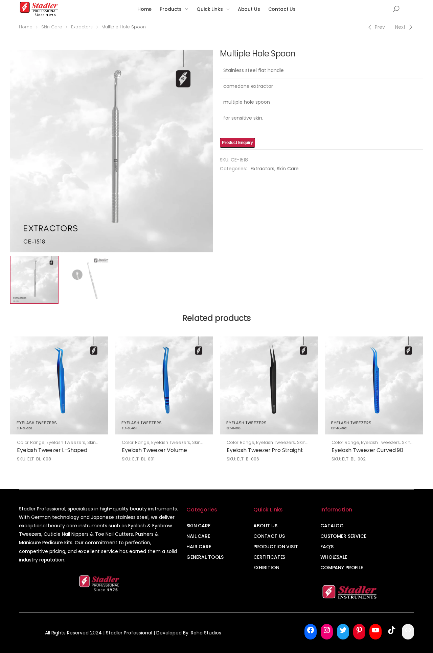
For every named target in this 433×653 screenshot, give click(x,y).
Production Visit (275, 546)
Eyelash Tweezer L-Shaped (52, 450)
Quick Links (210, 9)
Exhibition (266, 567)
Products (171, 9)
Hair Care (198, 546)
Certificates (269, 557)
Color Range (31, 442)
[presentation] (9, 151)
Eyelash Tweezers (65, 442)
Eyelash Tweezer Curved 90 (367, 450)
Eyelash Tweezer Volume (154, 450)
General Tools (205, 557)
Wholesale (333, 557)
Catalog (332, 525)
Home (144, 9)
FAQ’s (327, 546)
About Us (249, 9)
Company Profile (341, 567)
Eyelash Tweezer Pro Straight (265, 450)
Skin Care (51, 27)
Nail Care (198, 536)
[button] (396, 9)
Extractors (82, 27)
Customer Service (343, 536)
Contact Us (282, 9)
